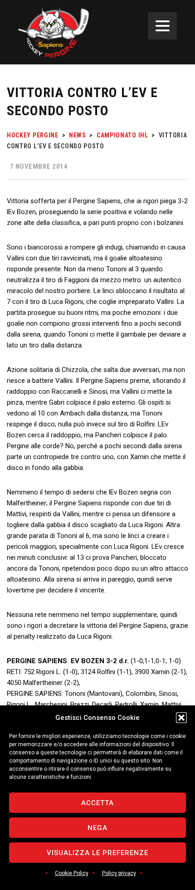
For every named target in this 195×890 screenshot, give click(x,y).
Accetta (97, 803)
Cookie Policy (71, 873)
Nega (97, 828)
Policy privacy (119, 873)
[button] (181, 717)
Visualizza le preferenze (97, 853)
